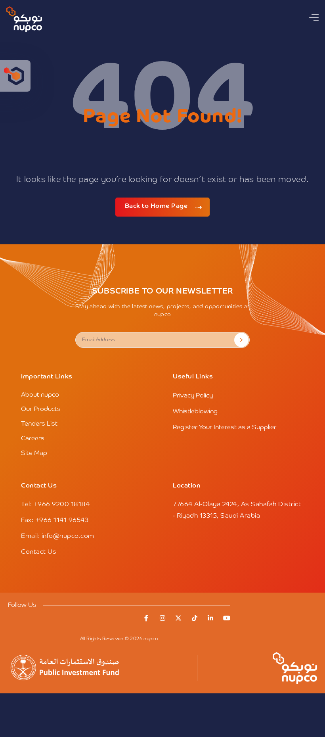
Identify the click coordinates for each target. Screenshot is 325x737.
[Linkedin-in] (211, 618)
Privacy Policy (193, 396)
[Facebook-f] (146, 618)
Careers (32, 439)
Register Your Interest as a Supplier (224, 427)
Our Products (41, 409)
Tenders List (39, 424)
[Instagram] (162, 618)
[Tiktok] (194, 618)
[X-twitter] (179, 618)
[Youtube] (227, 618)
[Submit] (241, 340)
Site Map (34, 453)
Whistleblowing (195, 412)
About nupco (40, 395)
